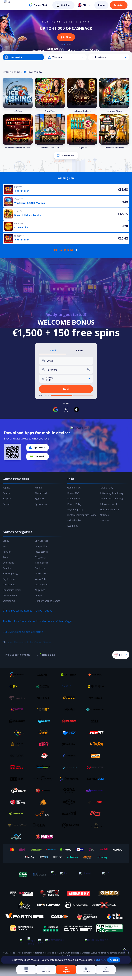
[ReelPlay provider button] (18, 779)
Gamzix (6, 493)
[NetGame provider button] (44, 686)
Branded (7, 568)
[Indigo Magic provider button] (96, 790)
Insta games (41, 551)
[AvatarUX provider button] (70, 767)
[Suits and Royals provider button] (96, 825)
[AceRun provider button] (96, 802)
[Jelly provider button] (44, 802)
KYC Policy (72, 525)
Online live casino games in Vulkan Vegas (27, 610)
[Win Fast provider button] (44, 756)
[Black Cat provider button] (70, 813)
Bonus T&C (73, 493)
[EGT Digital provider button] (18, 802)
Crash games (42, 584)
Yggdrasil (39, 498)
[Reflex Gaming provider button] (70, 802)
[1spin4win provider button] (70, 698)
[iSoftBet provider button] (44, 709)
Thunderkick (41, 493)
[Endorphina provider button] (18, 675)
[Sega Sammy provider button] (44, 767)
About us (104, 520)
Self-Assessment (108, 504)
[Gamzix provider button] (44, 675)
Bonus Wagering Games (47, 600)
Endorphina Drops (12, 589)
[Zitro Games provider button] (18, 756)
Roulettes (40, 568)
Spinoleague (9, 600)
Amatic (38, 487)
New (5, 546)
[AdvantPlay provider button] (44, 813)
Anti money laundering (111, 493)
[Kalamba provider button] (18, 709)
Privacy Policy (74, 504)
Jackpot (39, 595)
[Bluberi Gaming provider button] (44, 744)
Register (119, 5)
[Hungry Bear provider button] (18, 825)
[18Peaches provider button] (44, 837)
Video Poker (41, 579)
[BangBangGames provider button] (18, 790)
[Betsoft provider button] (18, 686)
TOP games (9, 584)
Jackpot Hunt (41, 546)
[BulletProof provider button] (44, 779)
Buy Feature (9, 579)
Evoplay (7, 498)
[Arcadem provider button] (18, 721)
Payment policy (75, 509)
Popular (7, 551)
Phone (79, 350)
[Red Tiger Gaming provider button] (70, 721)
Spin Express (41, 540)
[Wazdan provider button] (96, 698)
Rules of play (106, 487)
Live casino (8, 562)
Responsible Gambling (111, 498)
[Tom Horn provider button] (18, 744)
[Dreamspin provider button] (70, 825)
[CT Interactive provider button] (96, 709)
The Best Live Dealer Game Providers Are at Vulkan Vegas (37, 621)
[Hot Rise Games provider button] (96, 813)
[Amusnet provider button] (18, 813)
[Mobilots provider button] (44, 721)
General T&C (74, 487)
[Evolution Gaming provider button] (70, 744)
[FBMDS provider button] (96, 732)
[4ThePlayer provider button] (96, 767)
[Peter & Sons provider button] (18, 698)
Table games (41, 562)
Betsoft (6, 504)
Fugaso (6, 487)
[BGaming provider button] (96, 686)
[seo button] (4, 635)
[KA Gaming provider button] (44, 790)
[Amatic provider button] (70, 686)
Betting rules (73, 498)
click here (101, 959)
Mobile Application (109, 509)
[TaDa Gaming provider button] (96, 744)
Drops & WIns (10, 595)
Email (52, 350)
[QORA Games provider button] (70, 790)
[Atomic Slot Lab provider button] (18, 732)
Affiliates (104, 514)
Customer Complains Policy (81, 514)
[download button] (12, 452)
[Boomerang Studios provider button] (70, 779)
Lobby (6, 540)
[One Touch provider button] (70, 756)
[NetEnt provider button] (44, 698)
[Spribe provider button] (96, 721)
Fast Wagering (10, 573)
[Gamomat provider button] (70, 675)
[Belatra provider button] (70, 732)
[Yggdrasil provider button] (96, 675)
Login (101, 5)
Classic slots (41, 573)
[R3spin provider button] (44, 825)
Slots (5, 557)
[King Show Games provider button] (96, 756)
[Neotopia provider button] (18, 837)
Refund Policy (74, 520)
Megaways (40, 557)
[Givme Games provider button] (70, 709)
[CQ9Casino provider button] (44, 732)
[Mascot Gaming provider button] (18, 767)
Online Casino (11, 72)
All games (40, 589)
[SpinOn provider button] (96, 779)
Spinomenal (41, 504)
